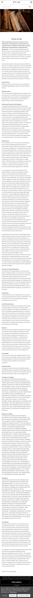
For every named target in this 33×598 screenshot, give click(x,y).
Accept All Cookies (23, 595)
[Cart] (31, 2)
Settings (4, 595)
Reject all (12, 595)
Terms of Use (19, 578)
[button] (16, 582)
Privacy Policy (11, 86)
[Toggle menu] (2, 2)
